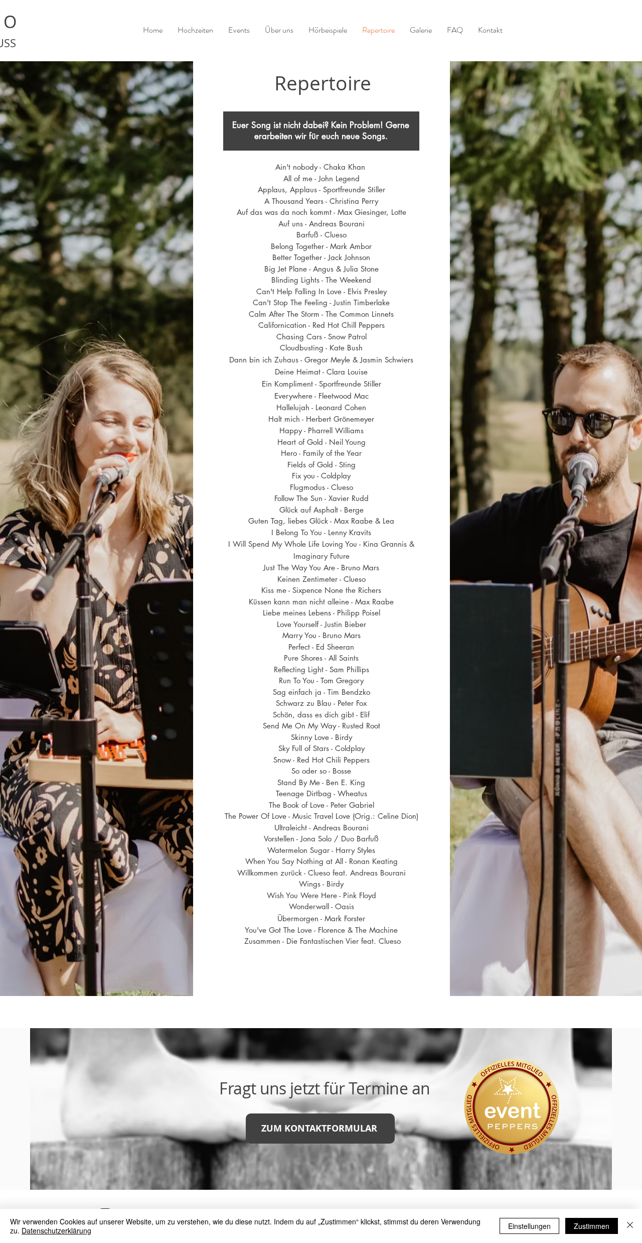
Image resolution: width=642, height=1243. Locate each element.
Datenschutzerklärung (56, 1230)
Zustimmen (591, 1226)
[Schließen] (630, 1226)
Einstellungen (529, 1226)
